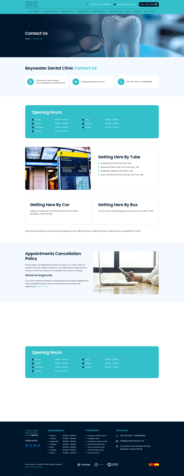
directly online (42, 286)
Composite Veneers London (97, 441)
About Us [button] (37, 11)
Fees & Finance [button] (149, 11)
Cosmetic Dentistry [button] (99, 11)
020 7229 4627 (94, 4)
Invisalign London (93, 438)
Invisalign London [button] (83, 11)
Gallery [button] (127, 11)
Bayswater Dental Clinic (33, 467)
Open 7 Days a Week (147, 4)
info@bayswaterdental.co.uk (126, 4)
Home (27, 39)
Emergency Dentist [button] (51, 11)
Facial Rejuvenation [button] (115, 11)
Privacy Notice (30, 464)
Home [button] (30, 11)
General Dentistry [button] (67, 11)
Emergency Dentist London (97, 436)
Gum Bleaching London (95, 450)
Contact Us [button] (137, 11)
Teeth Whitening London (96, 444)
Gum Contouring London (96, 447)
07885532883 (106, 4)
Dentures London (93, 453)
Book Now (29, 474)
